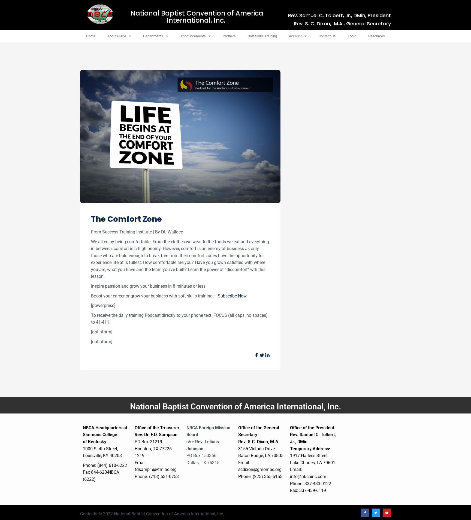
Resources (376, 36)
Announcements (193, 36)
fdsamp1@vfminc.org (156, 469)
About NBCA (116, 36)
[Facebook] (365, 513)
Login (352, 36)
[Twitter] (376, 513)
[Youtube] (387, 513)
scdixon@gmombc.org (260, 469)
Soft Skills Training (262, 36)
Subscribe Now (232, 296)
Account (295, 36)
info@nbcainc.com (308, 476)
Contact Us (327, 36)
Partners (229, 36)
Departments (153, 36)
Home (90, 36)
